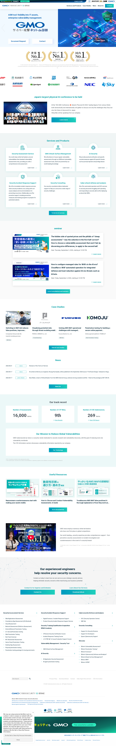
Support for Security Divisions (89, 631)
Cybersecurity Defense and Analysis (91, 613)
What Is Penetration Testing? (89, 649)
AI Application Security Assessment (53, 659)
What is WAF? (85, 659)
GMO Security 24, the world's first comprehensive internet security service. (27, 700)
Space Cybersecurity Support (89, 636)
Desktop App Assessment (12, 645)
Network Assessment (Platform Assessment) (18, 626)
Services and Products (74, 6)
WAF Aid (9, 340)
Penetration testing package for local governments (20, 650)
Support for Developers (87, 634)
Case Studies (87, 6)
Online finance (80, 740)
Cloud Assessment (10, 624)
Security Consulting (85, 625)
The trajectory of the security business (35, 704)
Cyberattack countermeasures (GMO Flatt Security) (78, 702)
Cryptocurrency (88, 740)
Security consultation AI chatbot (75, 700)
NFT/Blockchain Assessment (13, 639)
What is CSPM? (85, 662)
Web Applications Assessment (14, 618)
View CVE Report (94, 420)
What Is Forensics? (86, 652)
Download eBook (78, 592)
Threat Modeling (37, 337)
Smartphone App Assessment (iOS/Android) (18, 621)
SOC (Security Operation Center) (90, 618)
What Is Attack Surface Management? (92, 657)
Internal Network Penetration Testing (15, 629)
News (94, 6)
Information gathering (71, 740)
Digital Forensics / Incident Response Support (56, 618)
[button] (3, 28)
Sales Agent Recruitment (84, 678)
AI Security (44, 653)
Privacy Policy (53, 678)
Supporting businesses (40, 740)
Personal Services (96, 740)
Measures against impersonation (18, 704)
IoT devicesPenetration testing (14, 631)
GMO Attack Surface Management (53, 649)
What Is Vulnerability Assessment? (91, 646)
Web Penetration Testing (92, 337)
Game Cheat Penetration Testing (14, 642)
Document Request (18, 41)
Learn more (100, 40)
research (63, 740)
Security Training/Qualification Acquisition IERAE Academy (55, 627)
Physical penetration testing (13, 647)
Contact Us (37, 592)
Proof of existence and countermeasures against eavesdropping (25, 702)
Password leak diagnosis (50, 700)
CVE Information (97, 678)
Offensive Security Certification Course (54, 634)
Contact (109, 6)
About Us (101, 6)
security (48, 740)
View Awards (58, 420)
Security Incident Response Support (53, 613)
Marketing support (55, 740)
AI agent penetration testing (51, 661)
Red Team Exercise (10, 637)
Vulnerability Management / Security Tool (55, 643)
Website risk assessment (62, 700)
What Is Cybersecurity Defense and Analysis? (94, 654)
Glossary (82, 641)
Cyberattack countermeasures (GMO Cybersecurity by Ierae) (52, 702)
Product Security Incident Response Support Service (58, 621)
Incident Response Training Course (53, 636)
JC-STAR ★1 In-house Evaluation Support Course (57, 639)
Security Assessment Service (13, 613)
